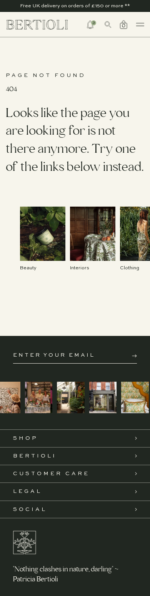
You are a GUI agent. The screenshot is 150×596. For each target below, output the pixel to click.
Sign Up (134, 356)
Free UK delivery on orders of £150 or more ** (75, 5)
